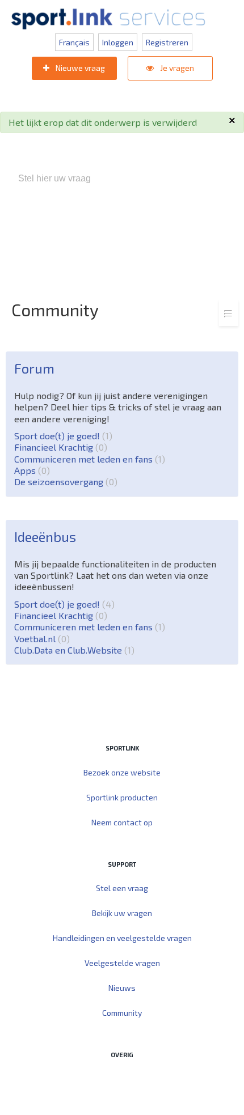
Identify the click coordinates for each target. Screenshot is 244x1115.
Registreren (167, 42)
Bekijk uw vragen (122, 913)
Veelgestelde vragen (122, 963)
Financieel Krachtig (59, 447)
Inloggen (117, 42)
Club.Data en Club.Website (72, 650)
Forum (34, 368)
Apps (30, 470)
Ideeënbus (45, 536)
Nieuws (122, 988)
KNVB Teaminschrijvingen (169, 226)
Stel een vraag (122, 888)
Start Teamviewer (100, 1078)
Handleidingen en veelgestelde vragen (122, 938)
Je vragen (176, 68)
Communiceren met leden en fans (88, 458)
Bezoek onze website (122, 772)
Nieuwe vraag (79, 68)
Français (74, 42)
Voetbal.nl (40, 638)
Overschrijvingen (155, 238)
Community (122, 1013)
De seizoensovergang (64, 481)
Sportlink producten (122, 797)
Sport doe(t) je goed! (61, 435)
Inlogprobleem (85, 238)
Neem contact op (122, 822)
